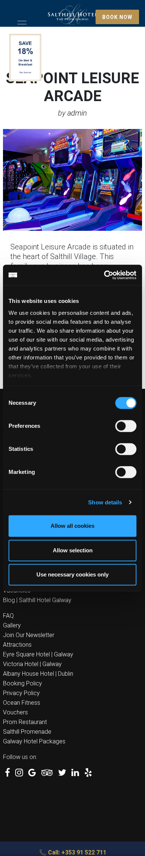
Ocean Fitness (21, 702)
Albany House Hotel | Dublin (38, 673)
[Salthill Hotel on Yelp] (88, 773)
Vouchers (15, 712)
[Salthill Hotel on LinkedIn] (75, 773)
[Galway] (72, 18)
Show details (105, 502)
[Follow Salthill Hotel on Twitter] (62, 773)
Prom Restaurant (25, 722)
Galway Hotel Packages (34, 741)
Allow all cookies (72, 526)
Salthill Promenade (27, 731)
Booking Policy (22, 683)
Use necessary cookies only (72, 574)
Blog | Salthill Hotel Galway (37, 600)
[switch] (125, 426)
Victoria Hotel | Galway (32, 664)
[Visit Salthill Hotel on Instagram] (19, 773)
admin (77, 113)
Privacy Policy (21, 693)
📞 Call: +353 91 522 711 (72, 852)
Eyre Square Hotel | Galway (38, 654)
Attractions (17, 644)
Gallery (12, 625)
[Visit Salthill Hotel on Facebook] (7, 773)
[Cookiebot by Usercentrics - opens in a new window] (104, 275)
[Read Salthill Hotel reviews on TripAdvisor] (47, 773)
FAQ (8, 615)
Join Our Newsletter (28, 635)
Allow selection (73, 550)
